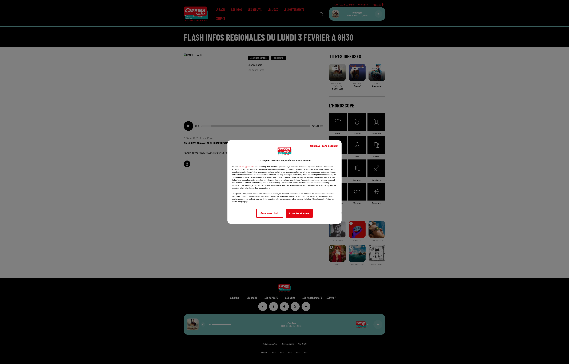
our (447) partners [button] (246, 166)
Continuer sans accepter (324, 145)
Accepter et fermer (299, 213)
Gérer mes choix (269, 213)
